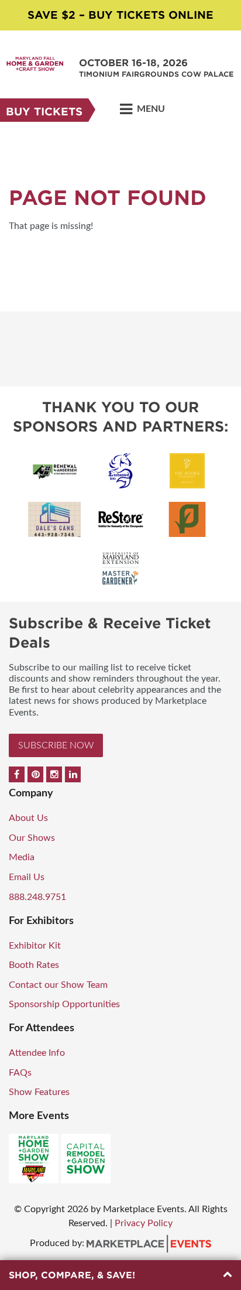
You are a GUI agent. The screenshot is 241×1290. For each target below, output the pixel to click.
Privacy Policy (144, 1223)
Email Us (26, 877)
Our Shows (32, 838)
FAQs (20, 1072)
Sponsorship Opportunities (64, 1004)
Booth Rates (34, 965)
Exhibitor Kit (35, 945)
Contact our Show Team (58, 985)
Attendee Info (37, 1053)
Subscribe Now (56, 745)
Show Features (39, 1092)
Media (22, 857)
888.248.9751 (37, 897)
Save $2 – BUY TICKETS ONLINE (120, 15)
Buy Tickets (44, 111)
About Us (28, 818)
